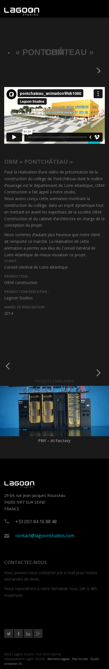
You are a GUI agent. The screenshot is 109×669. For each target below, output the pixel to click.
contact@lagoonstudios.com (44, 535)
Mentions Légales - (60, 659)
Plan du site (80, 659)
